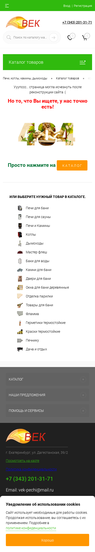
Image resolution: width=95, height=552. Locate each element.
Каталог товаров (26, 62)
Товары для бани (39, 305)
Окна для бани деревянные (47, 287)
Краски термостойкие (43, 331)
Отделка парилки (39, 296)
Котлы (31, 234)
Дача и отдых (36, 349)
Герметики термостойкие (46, 323)
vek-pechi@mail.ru (36, 489)
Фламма (32, 314)
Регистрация (83, 6)
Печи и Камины (38, 226)
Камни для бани (38, 270)
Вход (66, 6)
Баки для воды (37, 261)
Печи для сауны (38, 217)
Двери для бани (38, 279)
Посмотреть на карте (22, 461)
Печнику (32, 340)
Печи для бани (37, 208)
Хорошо (47, 540)
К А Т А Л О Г (72, 166)
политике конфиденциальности (31, 528)
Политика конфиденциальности (31, 469)
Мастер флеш (36, 252)
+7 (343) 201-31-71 (77, 22)
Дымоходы (35, 243)
